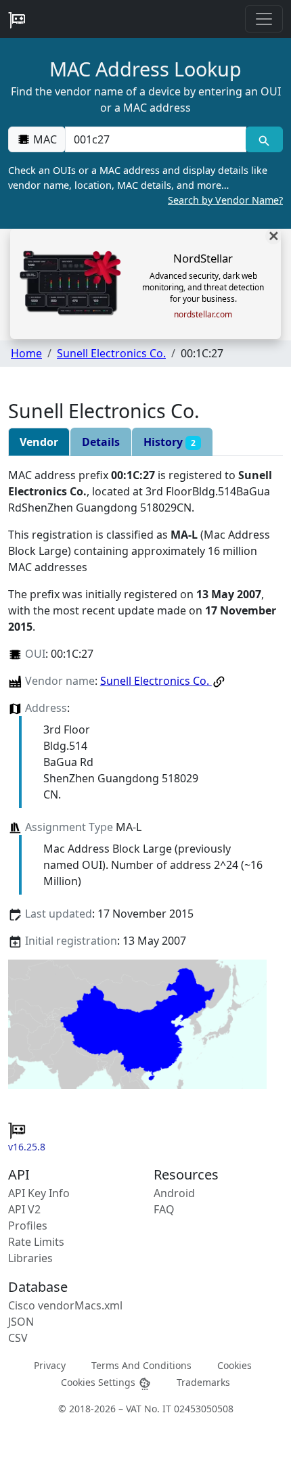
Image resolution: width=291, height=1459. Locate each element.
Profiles (27, 1225)
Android (174, 1193)
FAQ (164, 1209)
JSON (21, 1321)
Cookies (234, 1365)
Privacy (50, 1365)
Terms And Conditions (141, 1365)
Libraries (30, 1258)
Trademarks (203, 1382)
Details (101, 441)
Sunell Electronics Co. (111, 353)
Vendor (39, 441)
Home (26, 353)
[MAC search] (264, 139)
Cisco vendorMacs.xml (65, 1305)
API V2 (24, 1209)
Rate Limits (36, 1241)
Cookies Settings (99, 1382)
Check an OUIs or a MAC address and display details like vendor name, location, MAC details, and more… (145, 185)
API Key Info (39, 1193)
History (169, 441)
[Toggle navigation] (264, 18)
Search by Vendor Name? (225, 200)
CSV (18, 1337)
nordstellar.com (203, 314)
